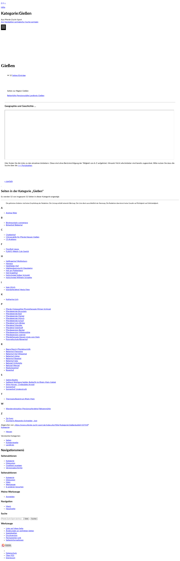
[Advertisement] (74, 42)
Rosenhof (10, 370)
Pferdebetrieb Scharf (15, 321)
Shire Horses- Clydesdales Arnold (20, 385)
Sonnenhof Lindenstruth (16, 389)
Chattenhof (11, 235)
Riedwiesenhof (12, 368)
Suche (4, 514)
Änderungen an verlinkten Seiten (20, 531)
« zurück (9, 181)
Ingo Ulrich (10, 287)
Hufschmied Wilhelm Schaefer (19, 278)
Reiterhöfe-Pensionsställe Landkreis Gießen (25, 96)
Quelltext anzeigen (14, 466)
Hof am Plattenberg (14, 271)
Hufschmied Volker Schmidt (18, 275)
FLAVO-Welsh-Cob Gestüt (17, 251)
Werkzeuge (10, 485)
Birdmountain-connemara (17, 223)
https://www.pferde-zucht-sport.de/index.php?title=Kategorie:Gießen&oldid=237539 (51, 425)
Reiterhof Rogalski (13, 359)
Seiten (8, 440)
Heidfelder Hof (12, 266)
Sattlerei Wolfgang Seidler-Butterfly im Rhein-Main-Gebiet (31, 382)
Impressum (10, 558)
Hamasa (9, 264)
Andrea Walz (11, 213)
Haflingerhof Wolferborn (16, 261)
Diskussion (10, 463)
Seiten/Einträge (19, 75)
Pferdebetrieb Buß (14, 314)
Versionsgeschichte (14, 468)
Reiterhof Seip (12, 361)
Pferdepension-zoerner (16, 335)
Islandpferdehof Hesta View (18, 290)
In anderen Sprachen (15, 487)
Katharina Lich (12, 299)
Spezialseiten (11, 533)
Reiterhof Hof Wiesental (16, 354)
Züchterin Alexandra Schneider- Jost (21, 421)
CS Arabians (11, 239)
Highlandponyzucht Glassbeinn (19, 268)
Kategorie (5, 427)
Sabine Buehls (12, 380)
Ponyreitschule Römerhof (17, 339)
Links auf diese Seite (14, 528)
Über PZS (10, 555)
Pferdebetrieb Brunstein (16, 311)
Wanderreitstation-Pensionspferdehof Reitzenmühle (28, 409)
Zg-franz (9, 418)
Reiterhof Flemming (14, 352)
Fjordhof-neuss (12, 249)
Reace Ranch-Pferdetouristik (18, 349)
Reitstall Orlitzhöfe (14, 363)
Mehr (8, 482)
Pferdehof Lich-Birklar (15, 323)
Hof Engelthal (12, 273)
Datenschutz (11, 553)
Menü (8, 506)
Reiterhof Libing (12, 356)
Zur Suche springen (30, 22)
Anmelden (10, 497)
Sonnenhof (10, 387)
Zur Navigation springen (11, 22)
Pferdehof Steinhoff (14, 328)
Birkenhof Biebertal (14, 225)
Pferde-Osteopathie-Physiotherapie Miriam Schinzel (28, 309)
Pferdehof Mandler (14, 325)
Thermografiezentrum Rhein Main (20, 399)
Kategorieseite (12, 443)
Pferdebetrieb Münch (15, 318)
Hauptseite (10, 509)
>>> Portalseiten (25, 166)
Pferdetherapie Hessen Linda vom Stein (23, 337)
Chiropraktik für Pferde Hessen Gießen (22, 237)
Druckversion (11, 535)
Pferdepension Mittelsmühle (18, 332)
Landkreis (10, 445)
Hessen (9, 432)
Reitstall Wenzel (13, 366)
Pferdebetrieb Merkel (15, 316)
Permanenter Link (13, 538)
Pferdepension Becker (15, 330)
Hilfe (3, 7)
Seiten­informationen (15, 540)
